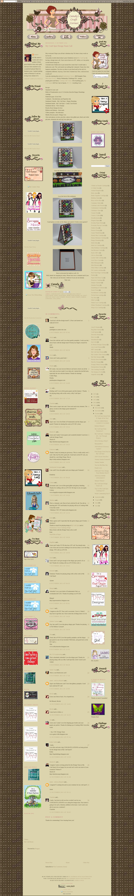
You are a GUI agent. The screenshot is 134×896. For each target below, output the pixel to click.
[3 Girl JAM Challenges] (34, 212)
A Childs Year (95, 188)
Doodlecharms (95, 218)
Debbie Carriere (54, 621)
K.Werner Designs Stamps (98, 344)
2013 (95, 399)
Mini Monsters (95, 265)
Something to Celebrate (98, 287)
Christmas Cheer (96, 210)
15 (88, 561)
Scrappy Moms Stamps (97, 364)
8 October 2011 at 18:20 (60, 616)
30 (88, 800)
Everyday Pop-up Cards (98, 225)
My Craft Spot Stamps (57, 297)
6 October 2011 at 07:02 (60, 332)
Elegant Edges (95, 220)
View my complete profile (33, 78)
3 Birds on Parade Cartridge (99, 185)
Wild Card (94, 300)
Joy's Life (94, 342)
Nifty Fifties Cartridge (97, 267)
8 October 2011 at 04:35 (60, 583)
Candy (36, 54)
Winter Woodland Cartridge (99, 305)
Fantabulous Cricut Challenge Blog (60, 527)
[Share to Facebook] (69, 292)
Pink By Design (95, 362)
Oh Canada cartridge (97, 270)
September (98, 497)
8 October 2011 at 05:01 (60, 603)
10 (88, 470)
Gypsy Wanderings (96, 233)
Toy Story (94, 297)
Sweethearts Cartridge (97, 292)
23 (88, 684)
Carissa (52, 482)
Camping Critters (96, 203)
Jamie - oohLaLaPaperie (57, 680)
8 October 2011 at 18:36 (60, 629)
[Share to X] (68, 292)
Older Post (86, 862)
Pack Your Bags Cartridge (98, 272)
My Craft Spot (82, 58)
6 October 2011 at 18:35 (60, 414)
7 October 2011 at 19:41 (60, 566)
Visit (32, 135)
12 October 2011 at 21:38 (60, 777)
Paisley (93, 275)
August (97, 500)
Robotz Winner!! (99, 426)
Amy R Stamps (95, 327)
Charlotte (52, 403)
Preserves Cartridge (96, 280)
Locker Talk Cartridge (97, 258)
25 (88, 712)
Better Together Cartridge (98, 195)
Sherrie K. (53, 432)
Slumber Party (95, 285)
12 (88, 503)
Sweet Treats (95, 290)
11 (88, 486)
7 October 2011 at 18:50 (60, 553)
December (98, 408)
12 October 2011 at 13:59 (60, 757)
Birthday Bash (95, 198)
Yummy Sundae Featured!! (102, 459)
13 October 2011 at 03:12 (60, 792)
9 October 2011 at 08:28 (60, 665)
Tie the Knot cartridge (97, 295)
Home (67, 862)
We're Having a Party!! (101, 441)
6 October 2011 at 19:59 (60, 462)
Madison (52, 500)
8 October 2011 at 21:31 (60, 649)
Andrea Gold (79, 880)
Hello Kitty (94, 243)
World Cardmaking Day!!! (102, 493)
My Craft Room (28, 842)
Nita (51, 634)
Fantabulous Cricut (68, 76)
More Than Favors (73, 295)
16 (88, 574)
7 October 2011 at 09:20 (60, 477)
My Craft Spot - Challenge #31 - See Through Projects (102, 436)
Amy (51, 419)
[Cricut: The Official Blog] (34, 295)
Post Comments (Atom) (60, 866)
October (97, 413)
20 (88, 638)
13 (88, 521)
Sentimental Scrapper (56, 467)
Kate (51, 518)
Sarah (51, 557)
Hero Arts (94, 337)
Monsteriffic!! (99, 444)
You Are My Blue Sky (101, 465)
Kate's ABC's (95, 253)
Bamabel (52, 571)
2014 (95, 397)
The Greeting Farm (96, 369)
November (98, 411)
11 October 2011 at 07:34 (60, 737)
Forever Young (95, 230)
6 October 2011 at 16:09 (60, 383)
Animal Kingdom (96, 190)
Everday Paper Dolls (97, 223)
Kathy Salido (53, 742)
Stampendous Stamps (97, 367)
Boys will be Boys (96, 200)
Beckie (52, 693)
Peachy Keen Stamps (73, 297)
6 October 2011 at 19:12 (60, 427)
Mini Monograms (96, 263)
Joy (51, 388)
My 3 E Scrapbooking (56, 654)
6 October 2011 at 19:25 (60, 444)
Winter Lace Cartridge (97, 302)
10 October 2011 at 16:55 (60, 715)
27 (88, 745)
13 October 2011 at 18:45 (60, 812)
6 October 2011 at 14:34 (60, 361)
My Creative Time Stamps (98, 354)
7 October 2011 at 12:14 (60, 513)
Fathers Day (94, 228)
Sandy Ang (53, 670)
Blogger (37, 848)
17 (88, 591)
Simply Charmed (96, 282)
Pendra (52, 366)
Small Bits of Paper (55, 534)
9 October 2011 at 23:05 (60, 689)
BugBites (52, 542)
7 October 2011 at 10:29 (60, 495)
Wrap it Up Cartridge (97, 307)
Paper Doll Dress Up (97, 278)
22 (88, 673)
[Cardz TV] (34, 361)
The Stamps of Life (96, 372)
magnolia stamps (96, 374)
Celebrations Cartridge (97, 208)
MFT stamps (94, 349)
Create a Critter (95, 215)
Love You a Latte (96, 260)
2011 (95, 405)
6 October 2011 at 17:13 (60, 398)
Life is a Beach (95, 255)
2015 (95, 394)
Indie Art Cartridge (96, 245)
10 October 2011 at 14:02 (60, 704)
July (96, 503)
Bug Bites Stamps (96, 329)
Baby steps (94, 193)
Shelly (51, 337)
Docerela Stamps (96, 334)
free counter (67, 893)
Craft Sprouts (95, 332)
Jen (51, 720)
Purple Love (98, 468)
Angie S (52, 608)
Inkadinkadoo (95, 339)
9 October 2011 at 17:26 (60, 675)
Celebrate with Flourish (98, 205)
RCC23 (69, 83)
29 (88, 785)
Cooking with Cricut (65, 80)
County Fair (94, 213)
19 (88, 624)
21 (88, 657)
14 (88, 545)
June (96, 505)
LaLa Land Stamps (96, 347)
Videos (26, 839)
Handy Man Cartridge (97, 235)
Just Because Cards (96, 250)
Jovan (51, 355)
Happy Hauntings (60, 295)
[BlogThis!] (66, 292)
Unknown (52, 449)
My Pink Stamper (96, 357)
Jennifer (52, 317)
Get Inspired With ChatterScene (80, 876)
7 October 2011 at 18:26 (60, 537)
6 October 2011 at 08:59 (60, 350)
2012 (95, 402)
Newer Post (48, 862)
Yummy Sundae (99, 462)
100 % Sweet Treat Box (101, 456)
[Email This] (64, 292)
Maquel (52, 588)
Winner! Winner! (99, 481)
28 (88, 765)
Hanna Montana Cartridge (98, 238)
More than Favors (50, 78)
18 (88, 611)
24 (88, 697)
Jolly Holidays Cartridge (98, 248)
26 (88, 723)
